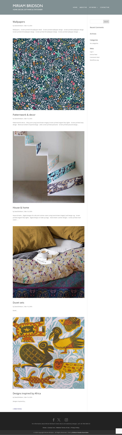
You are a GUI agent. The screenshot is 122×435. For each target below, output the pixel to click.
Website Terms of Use (62, 427)
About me (83, 7)
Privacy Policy (75, 427)
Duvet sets (18, 302)
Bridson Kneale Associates (80, 432)
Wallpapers (19, 21)
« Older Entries (17, 409)
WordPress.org (94, 60)
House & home (21, 207)
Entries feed (93, 54)
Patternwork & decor (24, 114)
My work (92, 7)
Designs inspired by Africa (27, 393)
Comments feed (94, 57)
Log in (92, 52)
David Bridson (19, 25)
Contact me (104, 7)
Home (75, 7)
